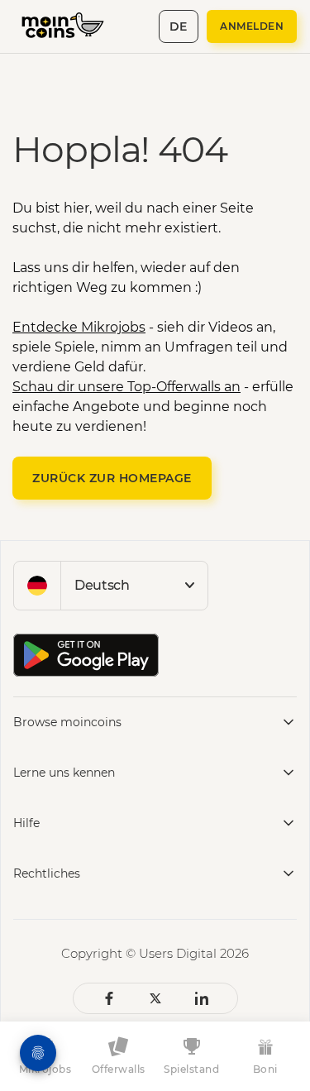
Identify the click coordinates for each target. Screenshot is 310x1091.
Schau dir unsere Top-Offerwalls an (126, 387)
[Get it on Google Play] (86, 655)
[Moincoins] (71, 26)
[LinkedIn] (201, 998)
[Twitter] (155, 998)
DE (178, 26)
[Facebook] (109, 998)
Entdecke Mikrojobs (78, 327)
